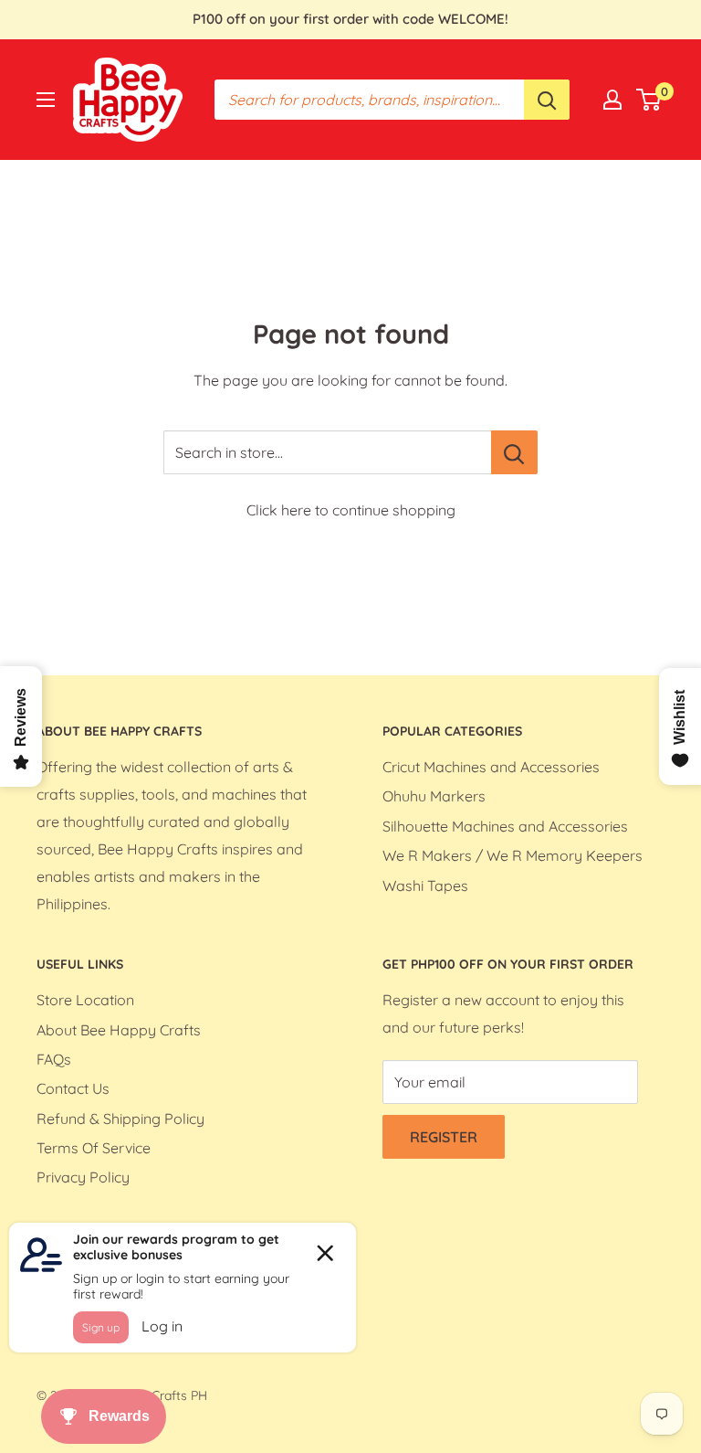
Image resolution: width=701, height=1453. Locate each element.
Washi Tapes (425, 885)
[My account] (612, 100)
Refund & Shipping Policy (120, 1118)
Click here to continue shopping (350, 510)
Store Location (85, 1000)
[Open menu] (46, 99)
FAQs (54, 1059)
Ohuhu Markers (434, 796)
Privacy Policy (83, 1177)
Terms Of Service (94, 1148)
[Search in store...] (514, 452)
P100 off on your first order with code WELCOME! (350, 18)
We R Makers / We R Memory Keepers (512, 855)
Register (443, 1137)
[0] (649, 100)
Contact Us (73, 1088)
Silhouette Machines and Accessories (505, 826)
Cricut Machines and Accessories (491, 767)
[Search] (547, 100)
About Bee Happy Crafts (119, 1030)
